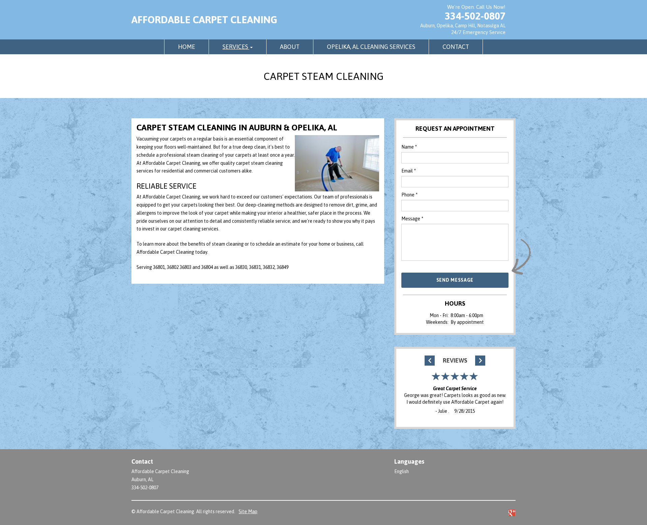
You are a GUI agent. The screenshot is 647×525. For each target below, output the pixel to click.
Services (235, 46)
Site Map (248, 511)
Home (186, 46)
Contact (455, 46)
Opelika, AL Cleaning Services (371, 46)
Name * (409, 147)
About (290, 46)
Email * (408, 170)
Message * (412, 218)
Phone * (409, 194)
